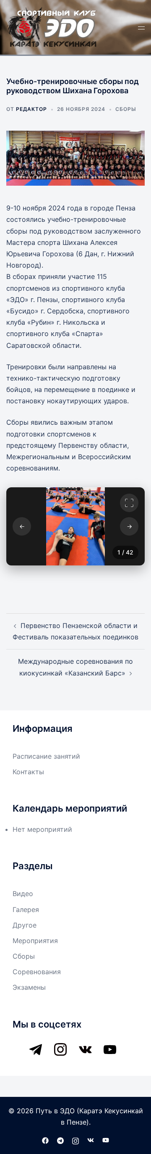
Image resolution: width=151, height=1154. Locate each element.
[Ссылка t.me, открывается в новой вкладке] (60, 1140)
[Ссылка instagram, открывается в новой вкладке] (75, 1140)
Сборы (125, 109)
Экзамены (29, 987)
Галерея (26, 909)
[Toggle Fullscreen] (129, 503)
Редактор (31, 109)
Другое (24, 925)
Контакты (28, 772)
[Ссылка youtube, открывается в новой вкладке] (105, 1140)
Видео (23, 893)
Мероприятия (35, 940)
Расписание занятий (46, 756)
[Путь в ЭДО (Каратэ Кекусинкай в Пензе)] (52, 26)
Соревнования (37, 971)
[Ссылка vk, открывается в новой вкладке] (90, 1140)
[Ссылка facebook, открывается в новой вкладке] (45, 1140)
